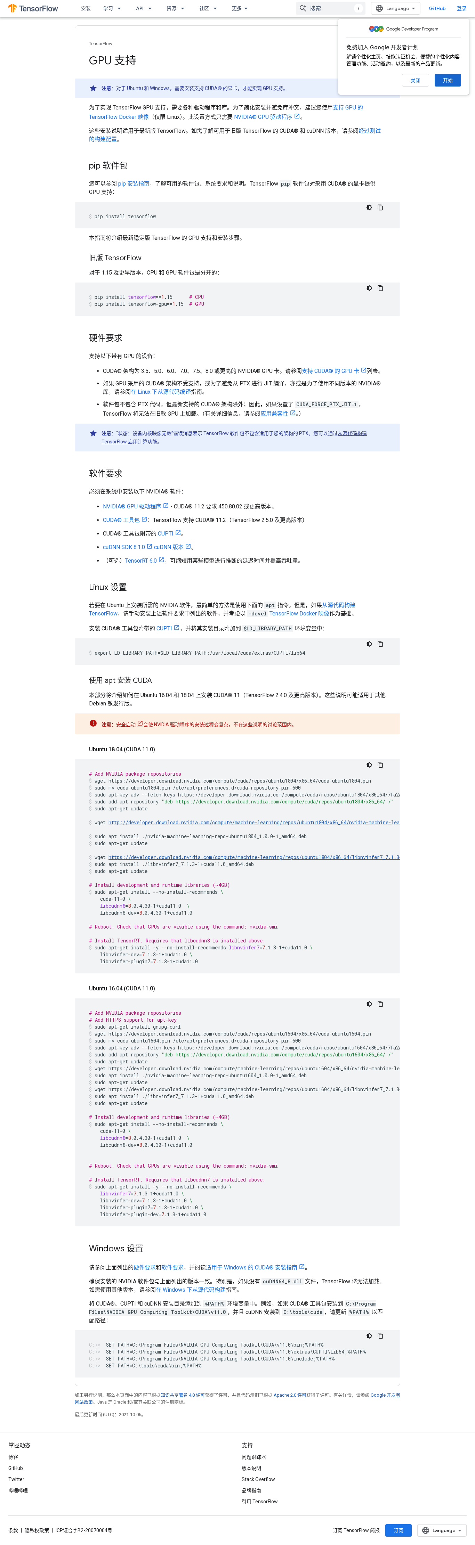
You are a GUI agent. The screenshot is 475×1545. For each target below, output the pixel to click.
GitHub (437, 8)
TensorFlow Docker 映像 (299, 613)
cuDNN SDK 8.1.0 (124, 547)
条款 (13, 1530)
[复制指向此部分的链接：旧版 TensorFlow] (148, 258)
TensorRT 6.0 (141, 560)
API (140, 8)
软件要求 (172, 1267)
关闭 (415, 80)
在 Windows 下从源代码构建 (191, 1289)
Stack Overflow (258, 1479)
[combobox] (330, 8)
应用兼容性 (274, 413)
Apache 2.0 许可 (290, 1395)
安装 (86, 8)
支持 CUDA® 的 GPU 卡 (330, 371)
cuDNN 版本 (169, 547)
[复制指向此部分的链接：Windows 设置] (150, 1249)
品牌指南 (251, 1490)
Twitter (16, 1479)
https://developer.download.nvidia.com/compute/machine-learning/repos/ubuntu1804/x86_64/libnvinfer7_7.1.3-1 (256, 857)
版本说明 (251, 1468)
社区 (204, 8)
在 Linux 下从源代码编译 (161, 392)
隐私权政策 (37, 1530)
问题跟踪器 (254, 1457)
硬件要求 (145, 1267)
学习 (108, 8)
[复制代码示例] (380, 207)
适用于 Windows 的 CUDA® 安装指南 (251, 1267)
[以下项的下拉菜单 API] (152, 8)
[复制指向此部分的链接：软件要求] (129, 474)
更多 (237, 8)
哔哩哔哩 (18, 1490)
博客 (13, 1457)
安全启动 (126, 724)
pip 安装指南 (134, 183)
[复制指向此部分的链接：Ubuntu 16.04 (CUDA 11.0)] (162, 988)
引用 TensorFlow (260, 1501)
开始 (448, 80)
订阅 (398, 1530)
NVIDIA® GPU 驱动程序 (263, 117)
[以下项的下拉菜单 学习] (121, 8)
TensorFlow (100, 43)
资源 (171, 8)
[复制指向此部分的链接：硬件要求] (129, 339)
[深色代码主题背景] (369, 207)
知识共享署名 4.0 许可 (183, 1395)
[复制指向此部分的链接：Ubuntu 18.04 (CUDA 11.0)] (162, 749)
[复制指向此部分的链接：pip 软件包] (135, 166)
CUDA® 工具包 (121, 520)
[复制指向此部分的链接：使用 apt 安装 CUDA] (159, 681)
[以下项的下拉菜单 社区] (217, 8)
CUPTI (166, 533)
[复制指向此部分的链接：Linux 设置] (134, 588)
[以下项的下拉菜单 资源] (184, 8)
